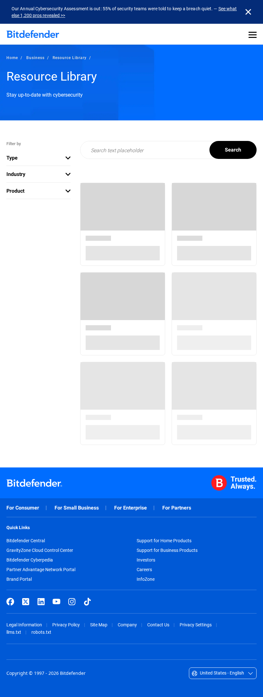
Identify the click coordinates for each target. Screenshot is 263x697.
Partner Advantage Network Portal (40, 569)
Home (12, 57)
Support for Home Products (164, 541)
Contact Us (158, 625)
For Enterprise (130, 508)
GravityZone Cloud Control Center (39, 550)
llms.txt (13, 632)
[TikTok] (87, 602)
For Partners (176, 508)
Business (35, 57)
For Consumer (22, 508)
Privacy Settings (196, 625)
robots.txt (41, 632)
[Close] (248, 12)
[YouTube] (56, 602)
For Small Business (77, 508)
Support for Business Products (167, 550)
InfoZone (146, 579)
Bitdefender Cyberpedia (29, 560)
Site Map (98, 625)
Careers (144, 569)
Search (233, 150)
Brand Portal (19, 579)
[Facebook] (10, 602)
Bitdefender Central (25, 541)
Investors (146, 560)
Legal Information (24, 625)
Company (127, 625)
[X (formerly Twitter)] (26, 602)
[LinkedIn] (41, 602)
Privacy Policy (66, 625)
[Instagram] (72, 602)
